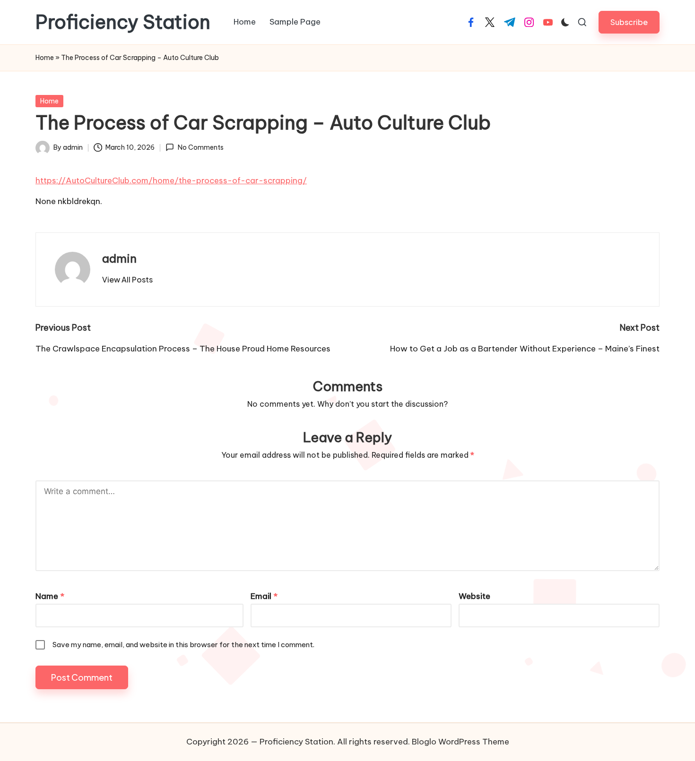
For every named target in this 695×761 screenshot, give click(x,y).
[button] (629, 22)
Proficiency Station (122, 22)
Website (474, 596)
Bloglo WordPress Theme (460, 741)
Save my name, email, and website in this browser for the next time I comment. (183, 644)
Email (264, 596)
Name (49, 596)
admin (119, 258)
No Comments (200, 147)
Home (44, 57)
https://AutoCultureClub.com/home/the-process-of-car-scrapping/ (171, 180)
